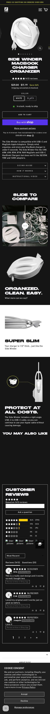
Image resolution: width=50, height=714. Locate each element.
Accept (24, 694)
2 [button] (19, 638)
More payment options (25, 128)
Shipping (15, 88)
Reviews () (13, 563)
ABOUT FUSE (25, 662)
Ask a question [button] (25, 512)
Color (25, 93)
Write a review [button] (25, 506)
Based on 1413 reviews (16, 502)
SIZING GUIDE (25, 165)
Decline (24, 701)
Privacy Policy (28, 687)
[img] (20, 569)
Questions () (29, 563)
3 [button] (25, 638)
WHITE (19, 98)
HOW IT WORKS (25, 171)
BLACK (30, 98)
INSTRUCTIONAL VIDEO (25, 176)
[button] (18, 79)
